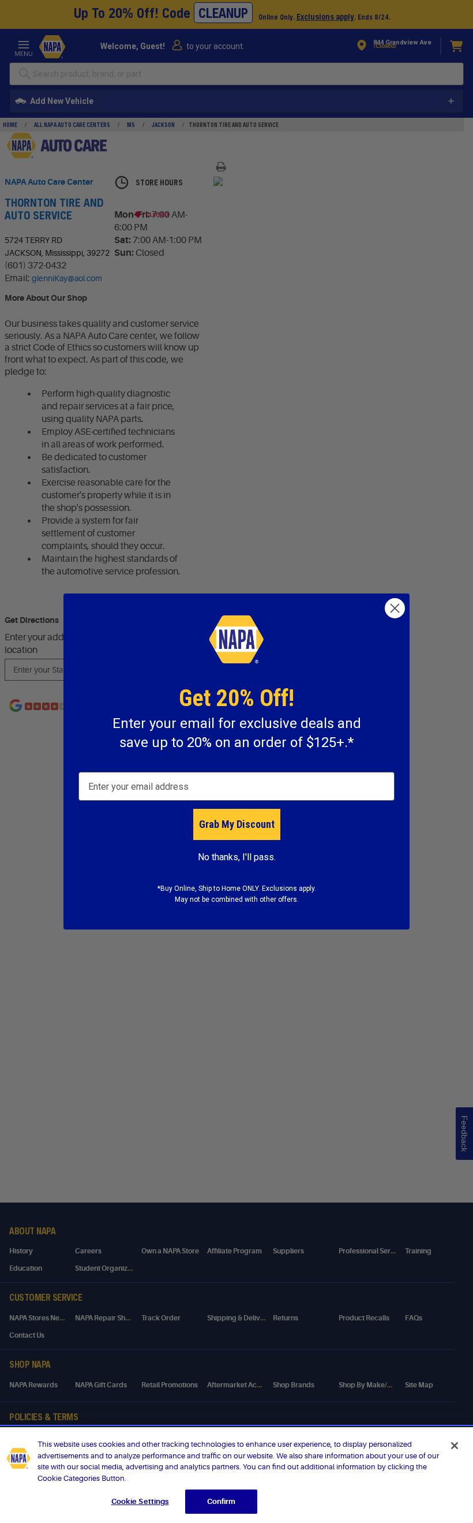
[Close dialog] (395, 608)
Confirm (221, 1501)
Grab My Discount (237, 824)
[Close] (454, 1445)
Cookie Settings (140, 1501)
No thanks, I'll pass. (237, 857)
